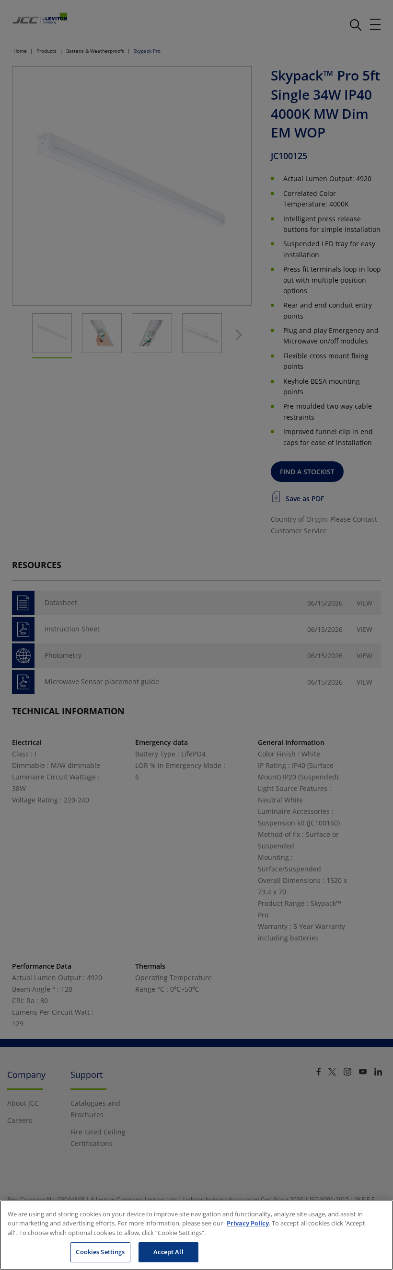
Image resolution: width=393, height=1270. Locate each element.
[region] (196, 1235)
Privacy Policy (248, 1223)
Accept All (168, 1251)
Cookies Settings (100, 1251)
